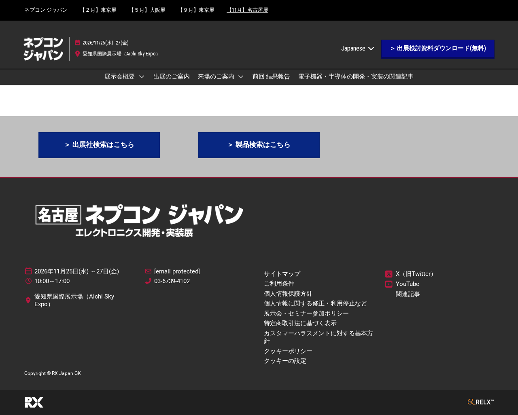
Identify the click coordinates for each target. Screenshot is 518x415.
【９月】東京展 (196, 10)
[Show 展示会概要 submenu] (141, 76)
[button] (438, 48)
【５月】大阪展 (147, 10)
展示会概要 (120, 76)
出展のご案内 (171, 76)
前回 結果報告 (271, 76)
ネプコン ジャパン (46, 10)
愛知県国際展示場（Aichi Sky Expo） (122, 54)
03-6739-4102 (172, 281)
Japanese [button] (354, 48)
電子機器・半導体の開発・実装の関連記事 (356, 76)
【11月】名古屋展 (247, 10)
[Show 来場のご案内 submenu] (241, 76)
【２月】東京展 (98, 10)
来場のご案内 (217, 76)
